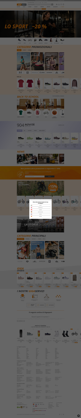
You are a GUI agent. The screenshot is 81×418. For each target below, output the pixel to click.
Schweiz (40, 209)
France (40, 214)
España (40, 216)
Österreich (40, 207)
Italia (40, 205)
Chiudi (51, 200)
